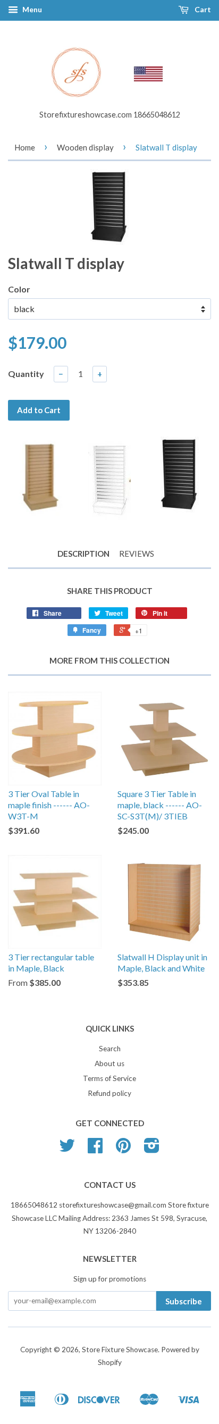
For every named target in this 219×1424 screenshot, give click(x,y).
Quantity (26, 373)
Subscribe (183, 1301)
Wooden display (85, 147)
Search (110, 1048)
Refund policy (109, 1093)
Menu (31, 9)
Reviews (136, 553)
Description (83, 553)
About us (109, 1063)
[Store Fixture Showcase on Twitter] (67, 1149)
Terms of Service (109, 1078)
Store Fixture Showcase (120, 1349)
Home (24, 147)
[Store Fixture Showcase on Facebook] (95, 1149)
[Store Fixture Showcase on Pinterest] (123, 1149)
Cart (202, 9)
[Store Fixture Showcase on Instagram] (152, 1149)
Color (19, 289)
